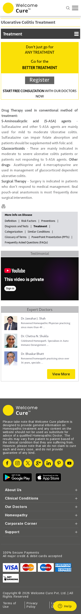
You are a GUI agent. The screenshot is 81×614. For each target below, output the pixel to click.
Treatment (12, 34)
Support (12, 532)
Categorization (14, 231)
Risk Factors (28, 221)
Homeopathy (16, 515)
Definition (10, 221)
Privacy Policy (32, 604)
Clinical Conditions (21, 498)
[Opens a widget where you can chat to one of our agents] (65, 606)
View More (61, 374)
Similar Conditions (39, 231)
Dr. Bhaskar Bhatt (32, 354)
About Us (13, 490)
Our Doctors (16, 507)
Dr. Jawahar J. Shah (33, 318)
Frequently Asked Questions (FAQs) (26, 242)
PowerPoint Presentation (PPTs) (50, 237)
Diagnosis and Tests (17, 226)
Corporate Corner (21, 523)
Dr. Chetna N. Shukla (34, 336)
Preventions (48, 221)
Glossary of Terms (16, 237)
